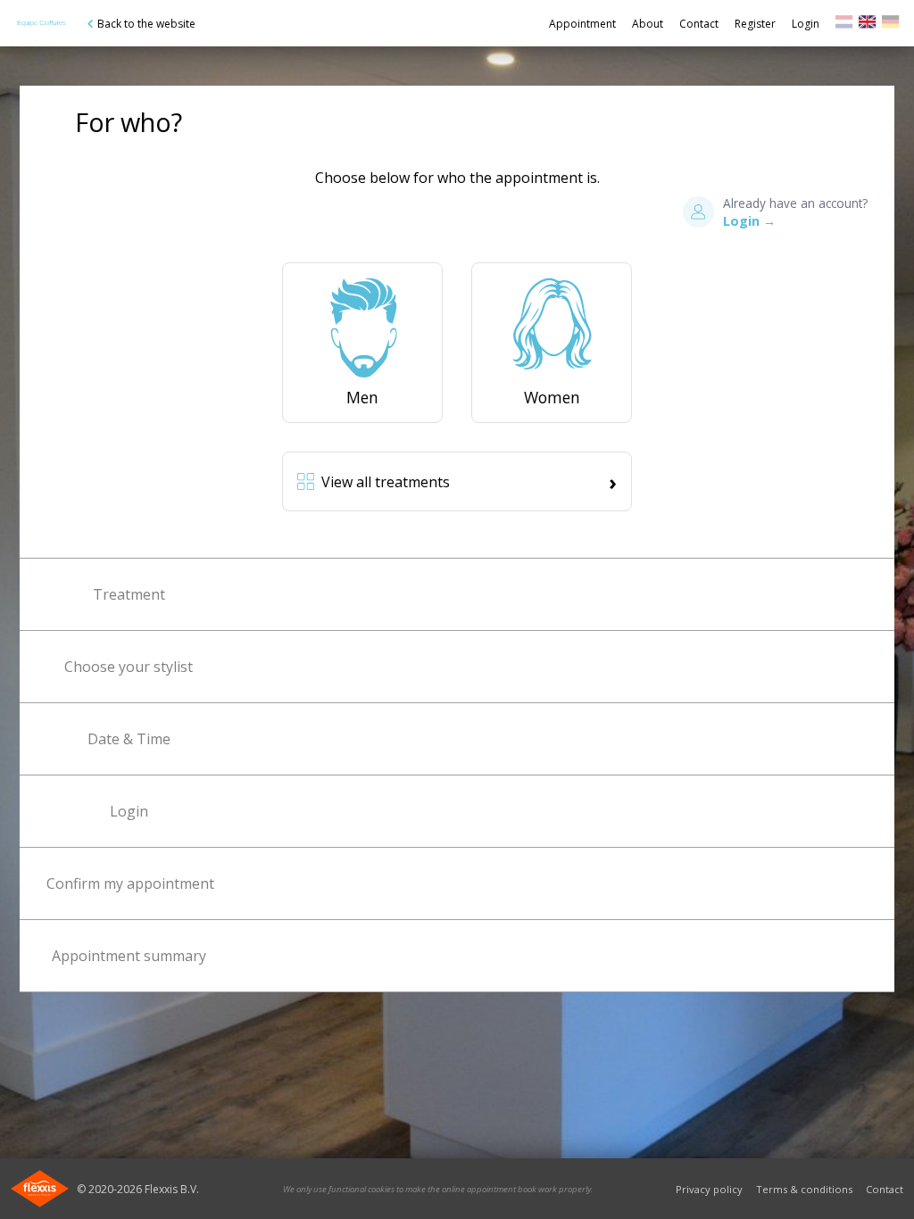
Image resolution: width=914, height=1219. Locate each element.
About (647, 23)
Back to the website (146, 23)
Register (755, 23)
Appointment (582, 23)
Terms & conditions (804, 1189)
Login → (749, 220)
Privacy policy (709, 1189)
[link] (844, 24)
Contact (699, 23)
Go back (41, 23)
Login (805, 23)
